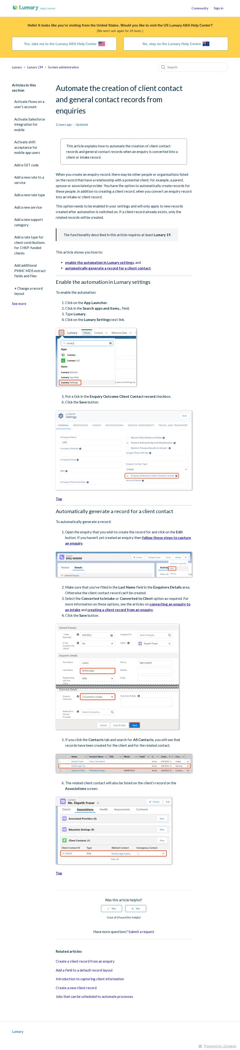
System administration (63, 67)
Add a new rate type (29, 195)
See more (19, 303)
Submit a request (141, 931)
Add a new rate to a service (29, 180)
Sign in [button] (218, 8)
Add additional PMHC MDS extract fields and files (30, 270)
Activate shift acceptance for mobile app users (27, 147)
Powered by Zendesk (220, 1046)
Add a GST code (26, 165)
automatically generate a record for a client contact (108, 268)
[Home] (34, 10)
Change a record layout (28, 291)
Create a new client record (76, 988)
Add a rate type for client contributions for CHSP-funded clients (29, 245)
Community (199, 8)
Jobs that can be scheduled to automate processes (94, 996)
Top (59, 499)
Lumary (17, 67)
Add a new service (28, 207)
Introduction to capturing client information (90, 979)
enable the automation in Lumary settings (99, 262)
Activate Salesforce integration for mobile (29, 124)
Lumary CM (35, 67)
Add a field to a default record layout (84, 970)
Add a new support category (28, 222)
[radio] (111, 908)
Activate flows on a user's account (29, 104)
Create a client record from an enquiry (85, 961)
